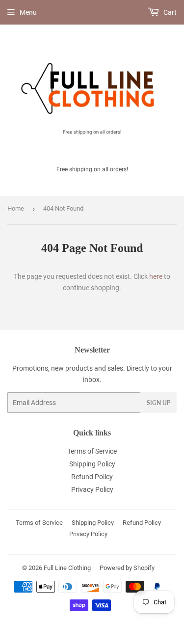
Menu (28, 12)
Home (15, 208)
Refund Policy (92, 477)
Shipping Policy (92, 464)
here (155, 276)
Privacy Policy (92, 489)
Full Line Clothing (67, 567)
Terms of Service (92, 451)
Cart (169, 12)
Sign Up (158, 402)
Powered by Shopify (127, 567)
